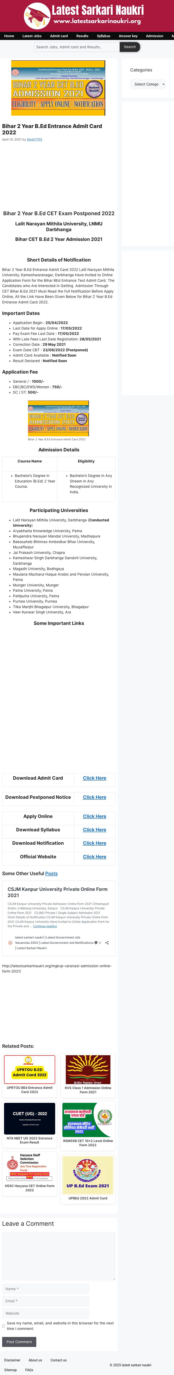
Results (82, 36)
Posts (51, 873)
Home (9, 36)
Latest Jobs (32, 36)
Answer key (128, 36)
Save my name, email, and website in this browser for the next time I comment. (60, 1326)
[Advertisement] (58, 178)
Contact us (59, 1360)
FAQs (29, 1370)
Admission (154, 36)
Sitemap (10, 1370)
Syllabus (103, 36)
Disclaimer (12, 1360)
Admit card (59, 36)
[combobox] (77, 47)
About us (35, 1360)
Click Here (94, 778)
